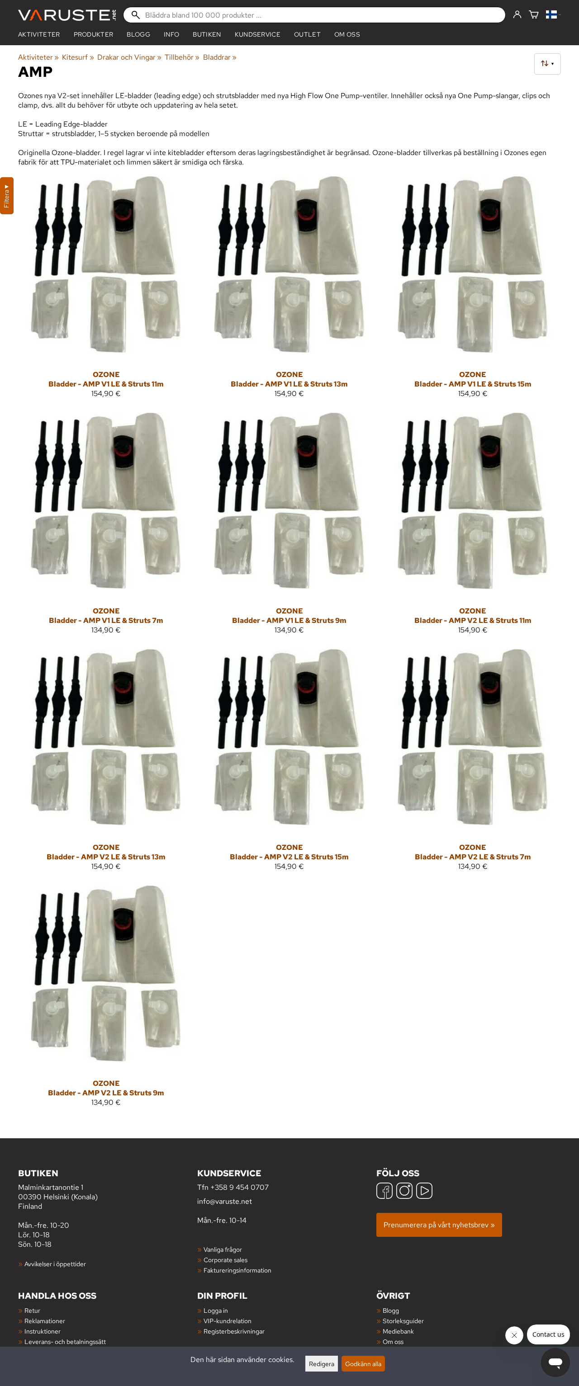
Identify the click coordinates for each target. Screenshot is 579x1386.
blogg (138, 34)
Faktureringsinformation (237, 1270)
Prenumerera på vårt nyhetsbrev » (439, 1225)
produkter (94, 34)
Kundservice (258, 34)
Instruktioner (42, 1331)
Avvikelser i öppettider (55, 1263)
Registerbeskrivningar (234, 1331)
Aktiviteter (39, 34)
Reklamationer (44, 1320)
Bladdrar (220, 57)
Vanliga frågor (223, 1249)
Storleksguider (403, 1320)
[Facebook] (384, 1192)
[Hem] (67, 15)
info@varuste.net (224, 1201)
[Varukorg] (534, 15)
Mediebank (398, 1331)
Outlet (307, 34)
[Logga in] (517, 14)
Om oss (347, 34)
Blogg (391, 1310)
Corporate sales (225, 1259)
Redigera (321, 1363)
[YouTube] (424, 1192)
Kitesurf (78, 57)
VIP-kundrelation (228, 1320)
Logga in (216, 1310)
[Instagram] (404, 1192)
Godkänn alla (363, 1363)
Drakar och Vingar (129, 57)
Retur (32, 1310)
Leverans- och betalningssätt (65, 1341)
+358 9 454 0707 (239, 1187)
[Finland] (553, 15)
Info (171, 34)
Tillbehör (182, 57)
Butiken (207, 34)
